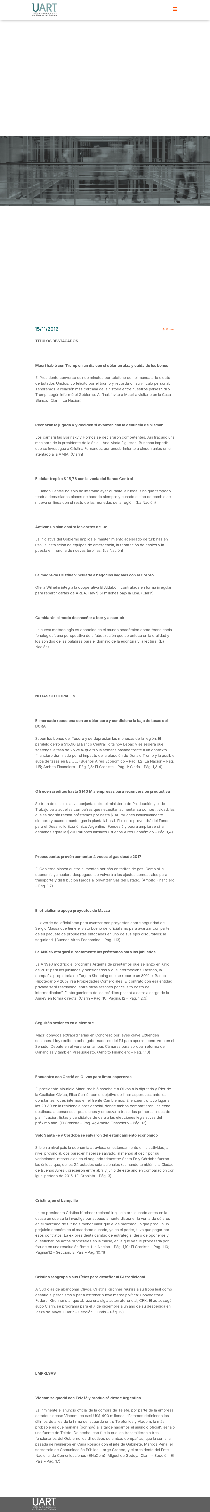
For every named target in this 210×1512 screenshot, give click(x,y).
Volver (170, 329)
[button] (175, 9)
